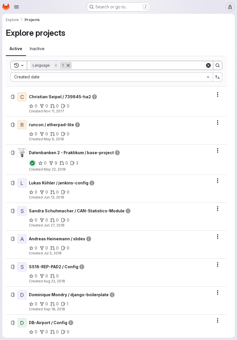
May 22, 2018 (55, 169)
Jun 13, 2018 (54, 197)
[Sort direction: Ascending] (217, 77)
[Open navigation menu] (16, 7)
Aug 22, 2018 (54, 281)
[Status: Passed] (32, 163)
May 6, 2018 (54, 139)
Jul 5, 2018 (53, 253)
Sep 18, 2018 (54, 309)
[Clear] (208, 65)
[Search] (217, 65)
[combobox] (111, 77)
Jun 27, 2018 (54, 225)
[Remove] (68, 65)
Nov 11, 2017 (54, 111)
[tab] (16, 48)
